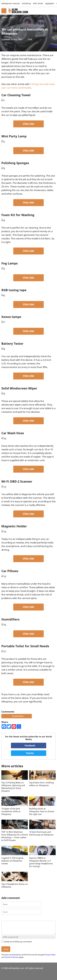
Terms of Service (11, 957)
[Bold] (3, 918)
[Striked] (13, 918)
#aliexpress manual (10, 3)
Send (5, 949)
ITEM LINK (28, 123)
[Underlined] (9, 918)
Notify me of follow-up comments (18, 941)
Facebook (29, 745)
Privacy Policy (49, 954)
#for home (38, 3)
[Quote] (16, 918)
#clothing (26, 3)
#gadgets (49, 3)
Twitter (29, 753)
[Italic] (6, 918)
